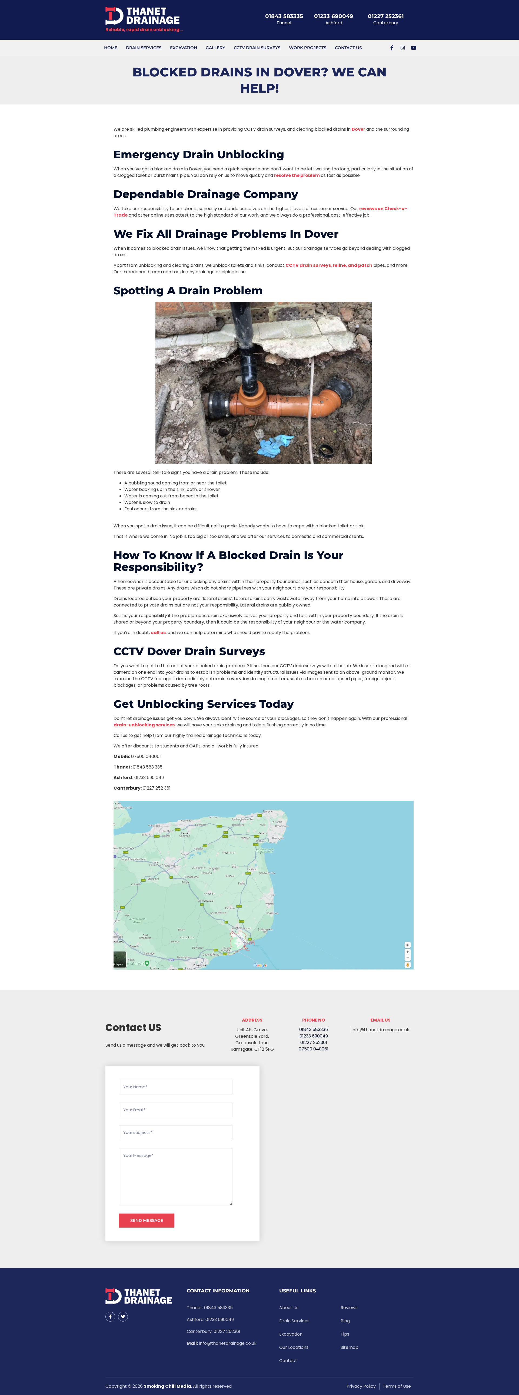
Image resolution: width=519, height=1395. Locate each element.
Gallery (215, 47)
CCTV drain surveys (308, 265)
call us (158, 632)
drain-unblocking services (144, 725)
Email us (381, 1020)
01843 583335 (284, 16)
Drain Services (143, 47)
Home (110, 47)
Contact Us (348, 47)
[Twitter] (123, 1317)
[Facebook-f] (392, 48)
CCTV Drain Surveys (257, 47)
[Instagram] (403, 48)
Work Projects (307, 47)
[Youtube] (413, 48)
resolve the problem (297, 175)
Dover (358, 129)
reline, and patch (352, 265)
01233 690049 (333, 16)
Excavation (183, 47)
